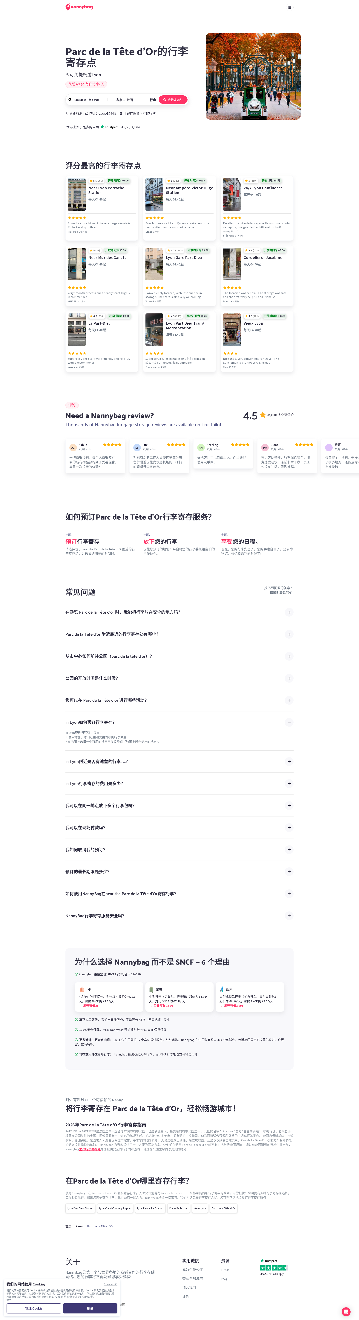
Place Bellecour (178, 1208)
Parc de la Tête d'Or (223, 1208)
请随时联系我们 (281, 593)
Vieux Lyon (200, 1208)
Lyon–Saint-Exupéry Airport (115, 1208)
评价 (185, 1296)
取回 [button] (130, 100)
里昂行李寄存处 (90, 1149)
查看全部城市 (192, 1279)
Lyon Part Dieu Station (80, 1208)
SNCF (117, 1040)
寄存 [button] (119, 100)
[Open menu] (290, 7)
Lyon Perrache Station (150, 1208)
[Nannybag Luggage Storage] (81, 7)
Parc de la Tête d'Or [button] (86, 100)
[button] (346, 1311)
